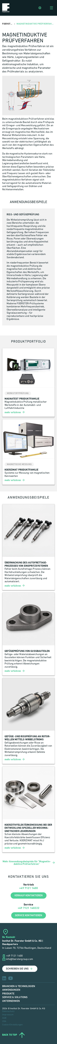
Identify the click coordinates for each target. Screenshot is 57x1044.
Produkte (8, 993)
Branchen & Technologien (18, 986)
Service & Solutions (15, 997)
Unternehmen (11, 1001)
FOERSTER (7, 23)
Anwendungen (11, 990)
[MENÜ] (51, 8)
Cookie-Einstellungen (12, 1025)
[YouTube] (10, 978)
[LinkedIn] (4, 978)
